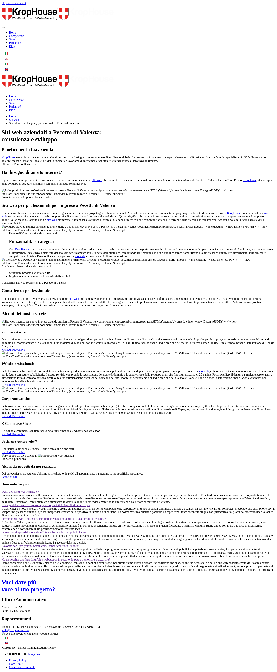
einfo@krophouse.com (15, 630)
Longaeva (34, 654)
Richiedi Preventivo (13, 349)
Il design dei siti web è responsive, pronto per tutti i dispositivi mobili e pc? (46, 505)
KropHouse (8, 157)
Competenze (16, 36)
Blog (12, 46)
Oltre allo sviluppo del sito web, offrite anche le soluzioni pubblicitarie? (44, 532)
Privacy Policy (17, 660)
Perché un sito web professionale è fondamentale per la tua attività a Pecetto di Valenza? (54, 518)
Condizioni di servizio (22, 667)
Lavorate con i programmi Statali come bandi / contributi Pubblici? (41, 546)
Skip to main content (14, 3)
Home (12, 32)
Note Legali (16, 663)
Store (12, 39)
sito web (97, 180)
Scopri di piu (9, 476)
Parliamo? (15, 42)
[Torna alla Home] (58, 22)
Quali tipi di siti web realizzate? (20, 491)
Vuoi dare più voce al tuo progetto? (28, 586)
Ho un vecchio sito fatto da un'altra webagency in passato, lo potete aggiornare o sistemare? (56, 559)
